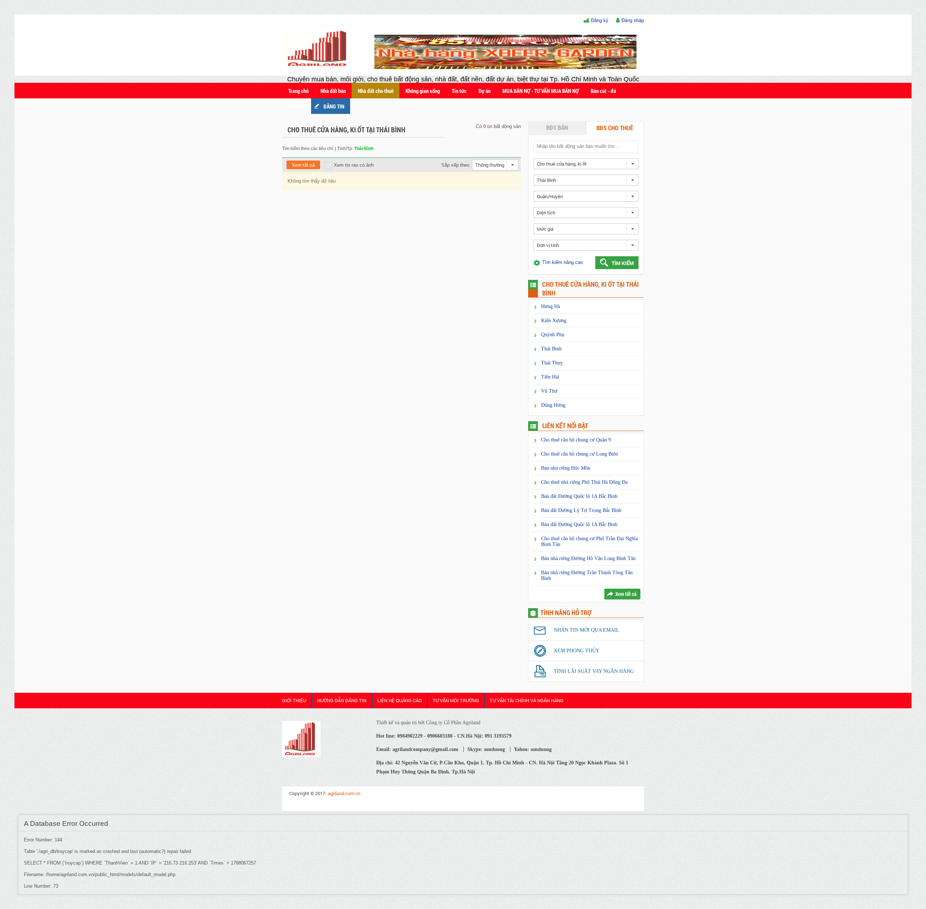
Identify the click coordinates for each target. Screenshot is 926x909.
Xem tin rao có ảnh (353, 165)
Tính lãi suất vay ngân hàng (594, 671)
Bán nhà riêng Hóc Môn (565, 468)
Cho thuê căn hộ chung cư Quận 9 (576, 440)
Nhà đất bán (333, 90)
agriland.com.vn (344, 793)
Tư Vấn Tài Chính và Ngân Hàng (527, 700)
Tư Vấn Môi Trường (456, 700)
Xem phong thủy (576, 650)
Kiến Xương (553, 320)
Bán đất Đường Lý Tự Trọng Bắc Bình (581, 510)
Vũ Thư (549, 391)
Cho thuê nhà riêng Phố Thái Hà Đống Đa (584, 482)
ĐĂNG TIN (333, 106)
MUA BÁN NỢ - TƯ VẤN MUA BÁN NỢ (540, 90)
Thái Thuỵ (552, 363)
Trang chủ (298, 90)
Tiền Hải (550, 377)
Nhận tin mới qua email (586, 630)
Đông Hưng (553, 405)
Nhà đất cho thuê (376, 90)
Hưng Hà (550, 306)
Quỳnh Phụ (552, 334)
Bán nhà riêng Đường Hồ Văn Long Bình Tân (588, 558)
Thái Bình (551, 348)
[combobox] (495, 164)
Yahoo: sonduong (533, 749)
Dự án (484, 90)
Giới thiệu (294, 700)
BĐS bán (557, 127)
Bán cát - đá (603, 90)
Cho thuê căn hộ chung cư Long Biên (579, 454)
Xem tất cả (303, 165)
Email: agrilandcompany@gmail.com (417, 749)
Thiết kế (296, 106)
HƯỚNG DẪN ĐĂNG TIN (341, 700)
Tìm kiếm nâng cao (562, 262)
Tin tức (459, 90)
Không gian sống (422, 90)
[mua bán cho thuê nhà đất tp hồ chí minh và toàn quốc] (319, 66)
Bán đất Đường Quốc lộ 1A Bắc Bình (579, 496)
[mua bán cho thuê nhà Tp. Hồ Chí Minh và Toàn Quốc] (301, 755)
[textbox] (585, 146)
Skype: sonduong (486, 749)
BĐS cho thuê (614, 128)
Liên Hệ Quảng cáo (399, 700)
